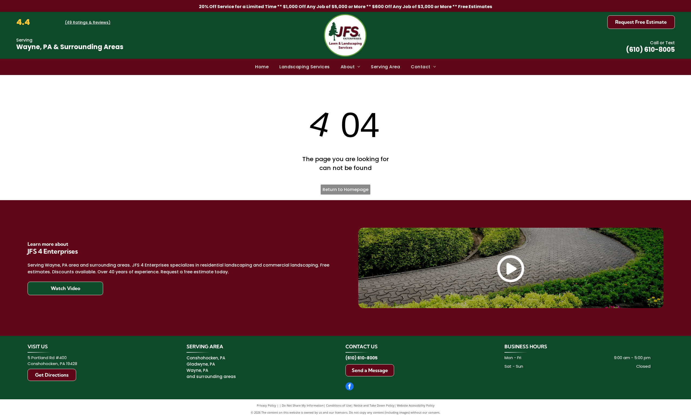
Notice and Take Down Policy (374, 405)
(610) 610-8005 (650, 49)
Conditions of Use (338, 405)
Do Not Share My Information (303, 405)
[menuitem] (262, 66)
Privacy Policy (266, 405)
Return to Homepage (345, 189)
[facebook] (350, 387)
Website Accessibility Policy (416, 405)
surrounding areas (216, 376)
